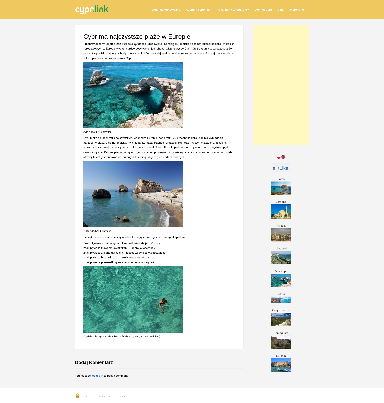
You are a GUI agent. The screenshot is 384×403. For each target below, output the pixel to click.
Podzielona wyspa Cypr (233, 9)
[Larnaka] (281, 216)
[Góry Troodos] (281, 323)
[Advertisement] (281, 85)
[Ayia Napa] (133, 125)
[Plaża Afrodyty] (133, 224)
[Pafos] (281, 192)
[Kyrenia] (281, 369)
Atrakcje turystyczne (166, 9)
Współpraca (298, 9)
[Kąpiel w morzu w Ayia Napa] (133, 330)
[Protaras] (281, 300)
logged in (97, 375)
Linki (281, 9)
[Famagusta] (281, 346)
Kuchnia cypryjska (198, 9)
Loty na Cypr (263, 9)
